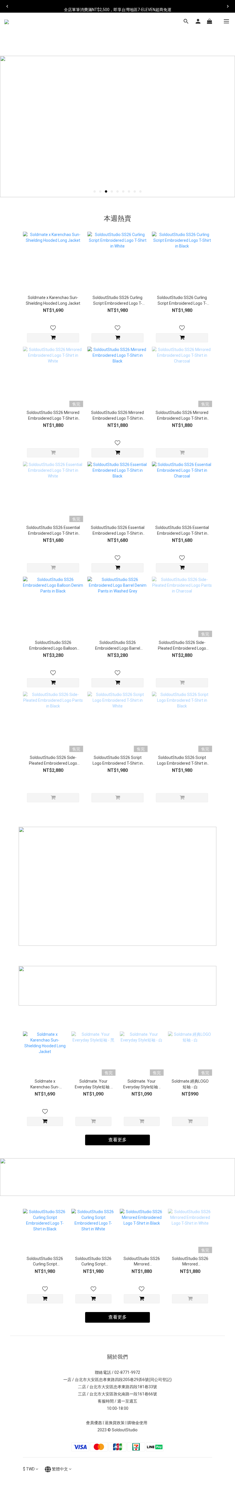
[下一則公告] (227, 6)
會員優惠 (94, 1422)
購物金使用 (138, 1422)
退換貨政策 (115, 1422)
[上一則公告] (7, 6)
